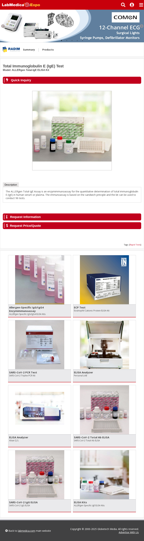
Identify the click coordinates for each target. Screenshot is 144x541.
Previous (2, 26)
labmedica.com (26, 530)
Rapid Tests (135, 244)
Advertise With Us (129, 532)
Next (141, 26)
